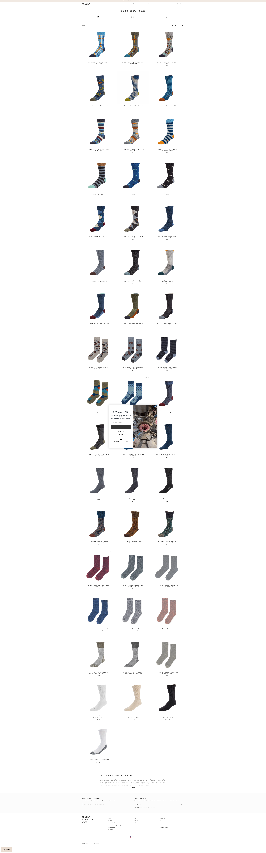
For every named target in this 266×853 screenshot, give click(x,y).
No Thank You (121, 434)
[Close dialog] (155, 406)
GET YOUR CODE (121, 427)
